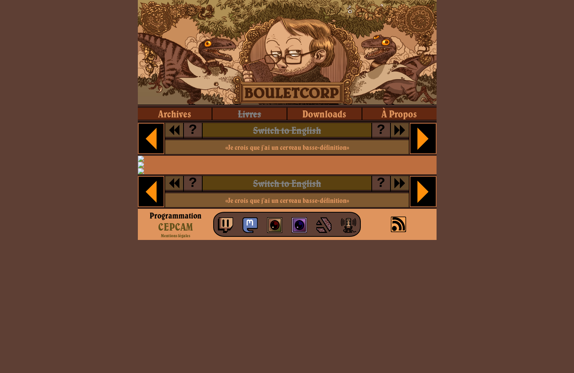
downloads (324, 114)
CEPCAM (175, 226)
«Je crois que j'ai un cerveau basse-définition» (287, 147)
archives (174, 114)
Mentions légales (175, 235)
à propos (399, 114)
